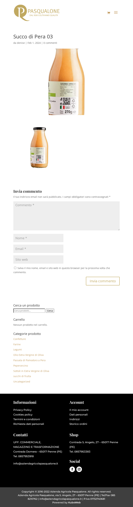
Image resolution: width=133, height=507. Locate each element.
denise (21, 42)
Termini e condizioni (26, 419)
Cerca (50, 310)
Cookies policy (22, 414)
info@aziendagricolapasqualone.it (35, 463)
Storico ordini (78, 424)
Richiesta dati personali (28, 424)
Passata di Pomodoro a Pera (29, 360)
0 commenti (50, 42)
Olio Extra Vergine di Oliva (28, 355)
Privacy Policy (22, 410)
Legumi (17, 349)
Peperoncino (20, 365)
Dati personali (78, 414)
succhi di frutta (22, 376)
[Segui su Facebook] (72, 469)
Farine (17, 344)
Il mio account (78, 410)
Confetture (19, 339)
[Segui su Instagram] (79, 469)
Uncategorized (21, 381)
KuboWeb (74, 502)
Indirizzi (74, 419)
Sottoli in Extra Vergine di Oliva (31, 371)
